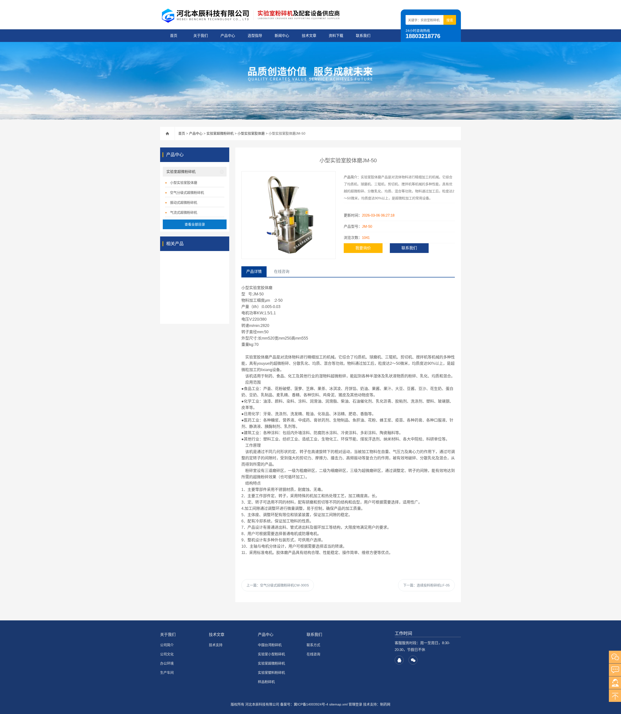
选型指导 (255, 35)
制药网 (385, 704)
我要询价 (363, 248)
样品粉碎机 (266, 682)
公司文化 (167, 654)
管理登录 (355, 704)
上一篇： (277, 585)
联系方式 (313, 645)
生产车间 (167, 672)
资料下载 (336, 35)
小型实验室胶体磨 (251, 133)
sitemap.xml (338, 704)
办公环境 (167, 663)
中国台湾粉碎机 (270, 645)
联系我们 (363, 35)
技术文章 (309, 35)
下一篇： (426, 585)
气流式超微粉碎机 (183, 212)
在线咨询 (313, 654)
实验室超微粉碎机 (220, 133)
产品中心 (228, 35)
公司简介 (167, 645)
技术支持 (215, 645)
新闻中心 (282, 35)
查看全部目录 (195, 224)
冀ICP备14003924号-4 (311, 704)
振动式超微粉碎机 (183, 202)
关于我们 (200, 35)
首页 (173, 35)
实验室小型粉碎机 (271, 654)
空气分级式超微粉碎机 (187, 193)
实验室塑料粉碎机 (271, 672)
